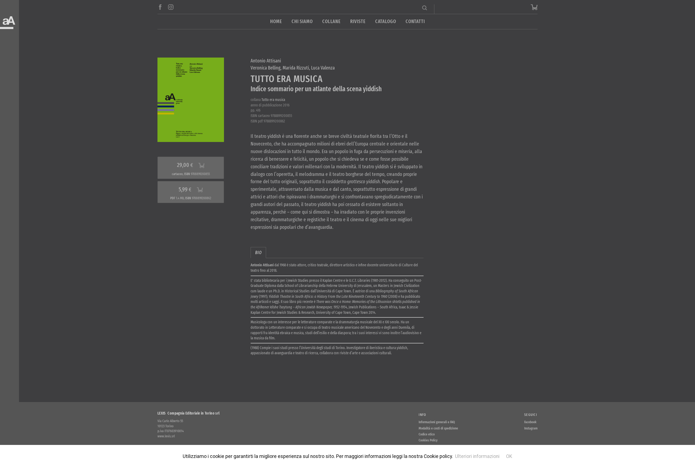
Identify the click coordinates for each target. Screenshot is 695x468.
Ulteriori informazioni (477, 456)
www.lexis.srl (166, 436)
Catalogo (385, 21)
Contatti (415, 21)
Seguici (530, 415)
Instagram (531, 428)
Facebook (530, 422)
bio (258, 252)
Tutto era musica (273, 99)
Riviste (357, 21)
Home (276, 21)
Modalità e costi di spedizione (438, 428)
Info (422, 415)
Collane (331, 21)
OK (509, 456)
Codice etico (427, 434)
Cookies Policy (428, 440)
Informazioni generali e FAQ (437, 422)
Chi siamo (302, 21)
